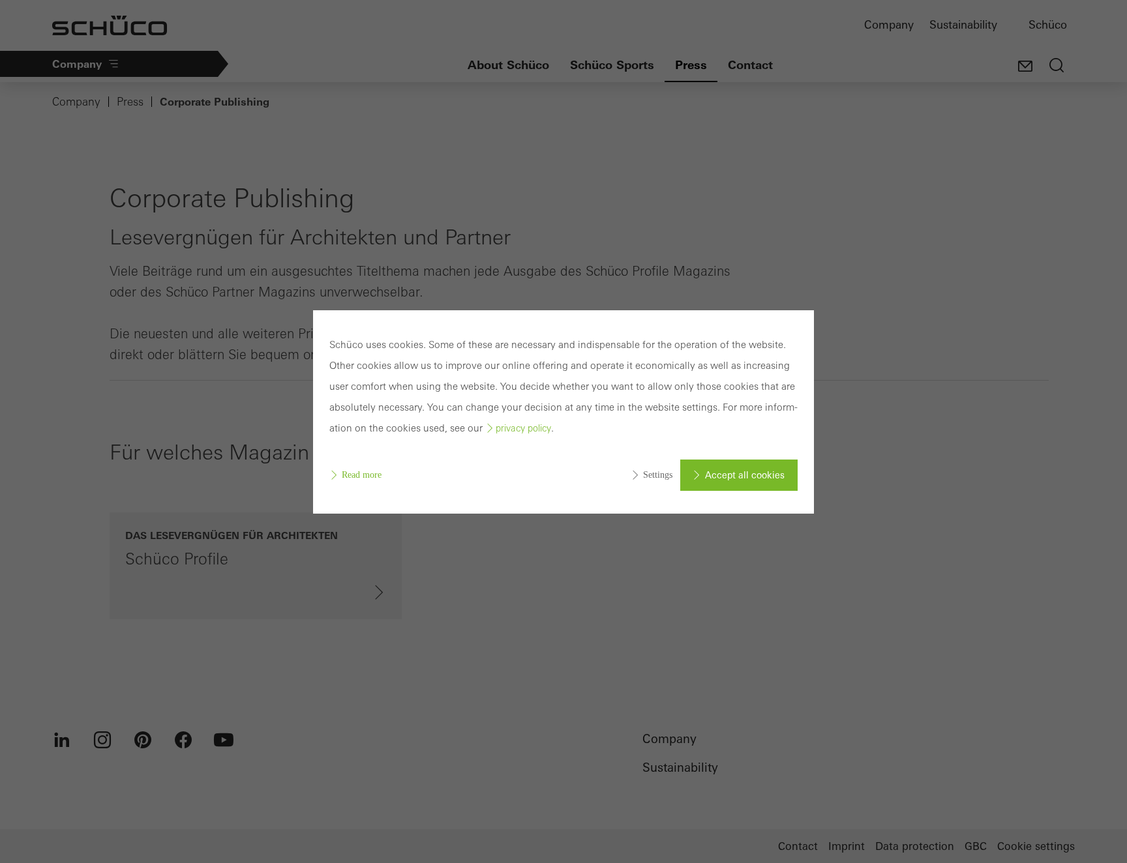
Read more (362, 475)
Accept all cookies (745, 475)
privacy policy (523, 428)
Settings (657, 475)
